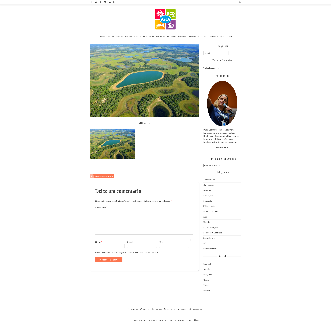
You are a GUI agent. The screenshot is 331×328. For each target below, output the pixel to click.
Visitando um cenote (211, 68)
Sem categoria (209, 238)
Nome (98, 242)
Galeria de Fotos (133, 36)
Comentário (101, 207)
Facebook (207, 264)
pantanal (144, 122)
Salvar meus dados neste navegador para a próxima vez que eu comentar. (127, 252)
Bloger (196, 320)
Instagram (207, 274)
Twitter (206, 285)
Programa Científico (198, 36)
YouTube (206, 269)
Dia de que (207, 190)
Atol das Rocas (209, 179)
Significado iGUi (217, 36)
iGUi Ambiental (209, 206)
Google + (207, 280)
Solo (205, 243)
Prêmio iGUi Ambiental (177, 36)
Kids (145, 36)
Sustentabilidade (210, 248)
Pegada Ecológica (210, 227)
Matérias (206, 222)
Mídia (151, 36)
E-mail (130, 242)
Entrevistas (117, 36)
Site (161, 242)
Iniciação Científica (211, 211)
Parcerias (160, 36)
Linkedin (206, 290)
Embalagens (208, 195)
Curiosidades (104, 36)
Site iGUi (229, 36)
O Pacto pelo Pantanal (104, 176)
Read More (221, 147)
